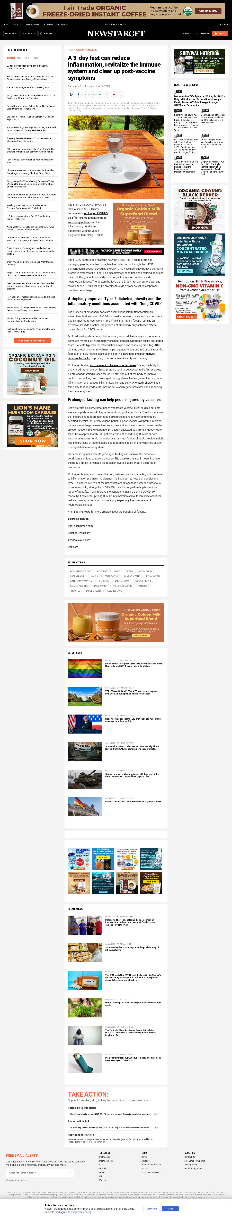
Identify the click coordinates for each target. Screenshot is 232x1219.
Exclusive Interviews (151, 1172)
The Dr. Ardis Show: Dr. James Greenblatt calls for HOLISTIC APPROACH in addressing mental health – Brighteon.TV (130, 1033)
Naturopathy (97, 108)
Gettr (101, 1164)
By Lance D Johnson (80, 86)
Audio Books (62, 24)
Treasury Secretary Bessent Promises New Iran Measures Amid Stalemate (29, 139)
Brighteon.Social (106, 1161)
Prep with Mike (32, 24)
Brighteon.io (104, 1157)
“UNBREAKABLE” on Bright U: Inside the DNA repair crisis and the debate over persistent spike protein (31, 251)
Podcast (145, 1168)
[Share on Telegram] (92, 94)
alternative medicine (83, 103)
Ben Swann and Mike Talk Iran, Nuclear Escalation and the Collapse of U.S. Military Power (213, 119)
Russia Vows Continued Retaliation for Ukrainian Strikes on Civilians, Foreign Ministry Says (30, 77)
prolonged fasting (112, 108)
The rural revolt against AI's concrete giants (28, 87)
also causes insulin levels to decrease (113, 365)
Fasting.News (82, 511)
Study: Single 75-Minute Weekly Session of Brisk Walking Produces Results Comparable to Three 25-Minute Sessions (30, 184)
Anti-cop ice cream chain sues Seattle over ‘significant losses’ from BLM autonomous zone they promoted (132, 747)
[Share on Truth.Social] (107, 94)
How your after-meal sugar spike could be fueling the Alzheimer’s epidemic (31, 298)
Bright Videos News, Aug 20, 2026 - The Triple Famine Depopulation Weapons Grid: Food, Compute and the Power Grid (212, 168)
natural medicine (83, 108)
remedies (126, 108)
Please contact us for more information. (86, 1142)
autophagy (99, 103)
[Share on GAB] (100, 94)
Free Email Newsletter (194, 1161)
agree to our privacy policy (76, 1212)
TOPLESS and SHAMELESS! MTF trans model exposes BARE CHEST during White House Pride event (131, 692)
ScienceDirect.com (79, 533)
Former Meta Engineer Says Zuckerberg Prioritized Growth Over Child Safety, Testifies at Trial (31, 128)
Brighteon (17, 24)
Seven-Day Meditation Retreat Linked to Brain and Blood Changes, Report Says (31, 107)
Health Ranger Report (187, 85)
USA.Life (102, 1180)
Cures (108, 103)
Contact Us (189, 1157)
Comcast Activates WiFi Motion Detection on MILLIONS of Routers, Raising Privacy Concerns (30, 239)
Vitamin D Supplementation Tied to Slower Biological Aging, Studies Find (27, 319)
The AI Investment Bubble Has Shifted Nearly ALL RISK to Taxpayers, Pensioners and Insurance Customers (186, 167)
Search (225, 24)
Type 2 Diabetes (148, 108)
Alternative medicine (86, 50)
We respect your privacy (17, 1180)
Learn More (152, 1209)
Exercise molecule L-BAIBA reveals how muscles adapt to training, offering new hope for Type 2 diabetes (30, 286)
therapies (136, 108)
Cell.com (73, 547)
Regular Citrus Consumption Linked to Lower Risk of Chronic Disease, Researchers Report (31, 274)
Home (6, 24)
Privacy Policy (190, 1164)
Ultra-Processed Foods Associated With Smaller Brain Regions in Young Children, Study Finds (30, 171)
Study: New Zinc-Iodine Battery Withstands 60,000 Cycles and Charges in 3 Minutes (31, 96)
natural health (143, 581)
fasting (115, 103)
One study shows (142, 382)
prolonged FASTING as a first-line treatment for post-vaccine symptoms (88, 218)
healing (149, 103)
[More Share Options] (121, 94)
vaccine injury (74, 111)
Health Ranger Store (193, 1168)
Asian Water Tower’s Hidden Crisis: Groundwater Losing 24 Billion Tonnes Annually (30, 228)
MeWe (101, 1172)
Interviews (48, 24)
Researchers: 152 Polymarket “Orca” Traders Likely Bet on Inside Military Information (31, 309)
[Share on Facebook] (78, 94)
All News (145, 1161)
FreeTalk (102, 1168)
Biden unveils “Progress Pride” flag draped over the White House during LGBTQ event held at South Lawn (133, 665)
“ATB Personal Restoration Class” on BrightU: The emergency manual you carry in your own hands (31, 150)
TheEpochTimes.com (80, 526)
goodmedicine (138, 103)
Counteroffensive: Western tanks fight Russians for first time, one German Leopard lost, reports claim (132, 775)
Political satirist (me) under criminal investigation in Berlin (133, 801)
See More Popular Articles (32, 341)
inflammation (99, 105)
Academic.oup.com (79, 540)
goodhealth (124, 103)
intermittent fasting (115, 105)
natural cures (144, 105)
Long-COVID (131, 105)
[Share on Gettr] (114, 94)
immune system (84, 105)
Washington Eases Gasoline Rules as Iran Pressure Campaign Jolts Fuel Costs (27, 206)
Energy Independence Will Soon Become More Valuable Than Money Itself (212, 144)
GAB (101, 1176)
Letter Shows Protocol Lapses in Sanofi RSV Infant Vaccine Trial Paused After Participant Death (31, 196)
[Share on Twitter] (85, 94)
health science (111, 576)
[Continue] (70, 1173)
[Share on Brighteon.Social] (71, 94)
